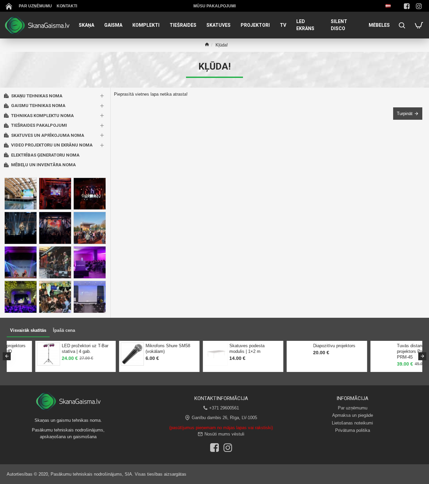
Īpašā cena (64, 330)
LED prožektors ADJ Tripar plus (307, 348)
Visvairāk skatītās (28, 330)
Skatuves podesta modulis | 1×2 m (54, 348)
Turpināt (405, 113)
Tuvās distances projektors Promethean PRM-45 (226, 351)
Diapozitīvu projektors (141, 345)
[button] (7, 356)
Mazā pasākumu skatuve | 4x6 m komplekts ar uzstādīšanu (396, 351)
